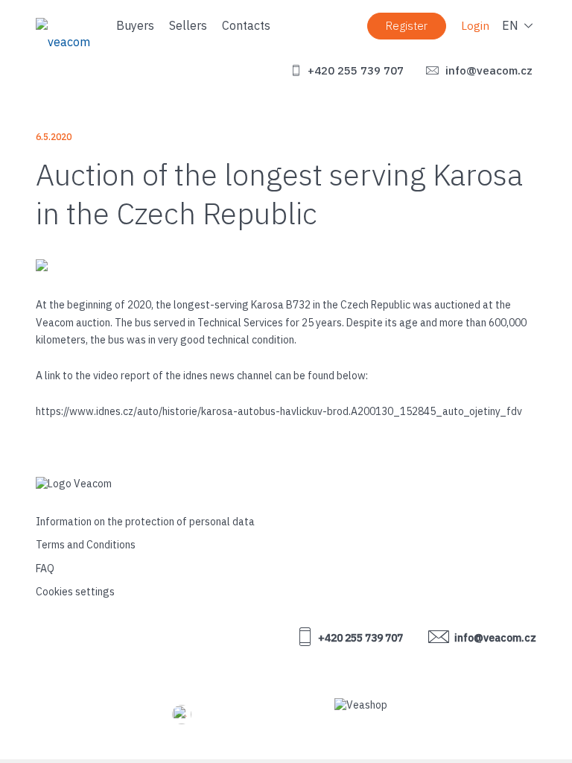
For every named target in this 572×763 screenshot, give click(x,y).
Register (407, 26)
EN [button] (510, 25)
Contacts (246, 25)
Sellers (188, 25)
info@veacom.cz (487, 70)
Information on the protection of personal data (145, 521)
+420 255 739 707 (354, 70)
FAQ (45, 568)
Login (475, 26)
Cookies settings (75, 591)
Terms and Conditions (86, 544)
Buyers (135, 25)
